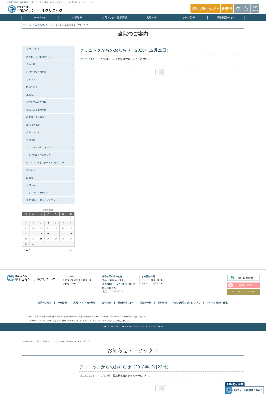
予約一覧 (30, 64)
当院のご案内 (33, 49)
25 (40, 239)
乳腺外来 (152, 17)
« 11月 (27, 250)
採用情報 (30, 140)
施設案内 (30, 94)
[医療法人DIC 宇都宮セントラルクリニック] (31, 278)
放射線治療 (189, 17)
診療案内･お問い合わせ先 (39, 57)
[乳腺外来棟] (243, 285)
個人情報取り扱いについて (186, 302)
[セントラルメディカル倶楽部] (243, 292)
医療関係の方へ (226, 17)
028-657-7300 (116, 280)
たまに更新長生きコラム (38, 155)
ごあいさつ (31, 79)
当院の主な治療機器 (36, 109)
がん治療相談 (33, 125)
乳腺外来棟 (145, 302)
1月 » (69, 250)
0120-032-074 (116, 291)
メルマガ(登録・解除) (217, 302)
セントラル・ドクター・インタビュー (45, 162)
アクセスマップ (70, 283)
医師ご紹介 (31, 87)
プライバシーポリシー (37, 193)
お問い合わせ (33, 185)
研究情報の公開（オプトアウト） (43, 200)
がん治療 (106, 302)
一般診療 (77, 17)
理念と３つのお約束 (36, 72)
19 (48, 233)
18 (40, 233)
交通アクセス (33, 132)
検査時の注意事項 (35, 117)
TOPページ (40, 17)
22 (70, 233)
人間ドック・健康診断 (114, 17)
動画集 (29, 177)
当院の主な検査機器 (36, 102)
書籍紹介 (30, 170)
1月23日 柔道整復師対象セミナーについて (125, 59)
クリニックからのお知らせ (39, 147)
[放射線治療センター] (243, 278)
